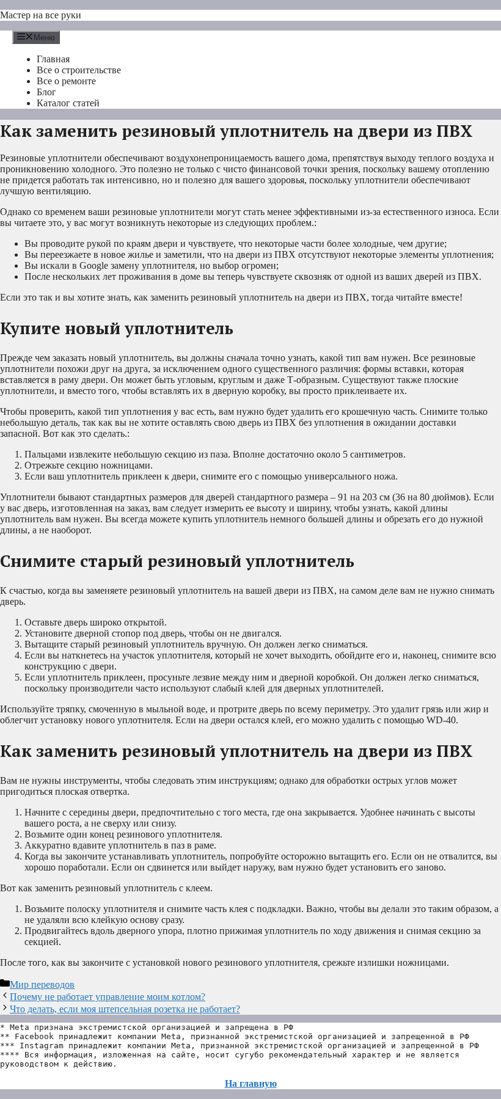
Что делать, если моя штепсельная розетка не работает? (125, 1009)
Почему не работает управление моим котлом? (107, 996)
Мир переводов (42, 984)
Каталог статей (68, 103)
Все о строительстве (79, 70)
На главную (251, 1083)
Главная (53, 59)
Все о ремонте (66, 81)
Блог (46, 92)
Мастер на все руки (40, 15)
